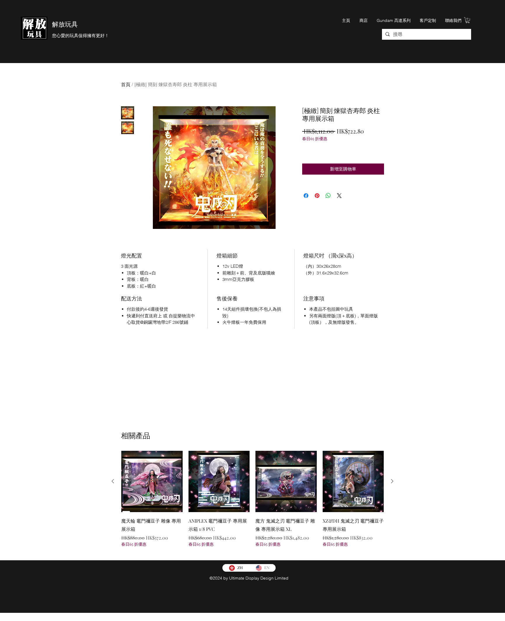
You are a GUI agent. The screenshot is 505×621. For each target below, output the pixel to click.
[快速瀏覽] (152, 481)
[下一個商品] (392, 481)
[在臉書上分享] (305, 195)
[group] (252, 502)
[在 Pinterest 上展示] (317, 195)
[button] (467, 20)
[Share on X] (339, 195)
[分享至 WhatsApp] (328, 195)
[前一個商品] (112, 481)
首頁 (125, 84)
